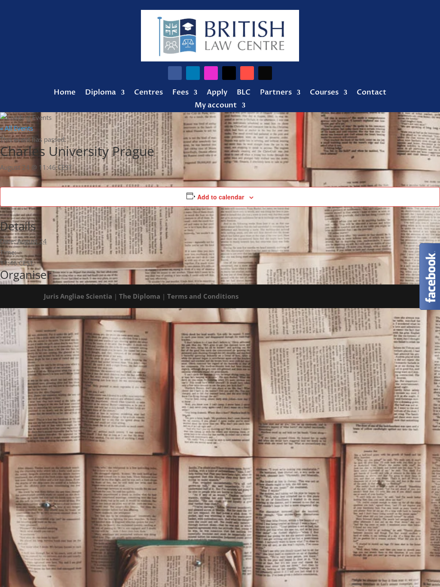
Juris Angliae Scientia (78, 296)
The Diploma (139, 296)
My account (216, 106)
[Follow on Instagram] (211, 73)
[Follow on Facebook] (175, 73)
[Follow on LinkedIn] (193, 73)
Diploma (100, 93)
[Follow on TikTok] (265, 73)
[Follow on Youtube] (247, 73)
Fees (180, 93)
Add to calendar (220, 197)
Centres (148, 93)
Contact (371, 93)
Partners (276, 93)
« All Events (16, 128)
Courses (324, 93)
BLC (244, 93)
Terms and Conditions (202, 296)
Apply (217, 93)
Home (65, 93)
